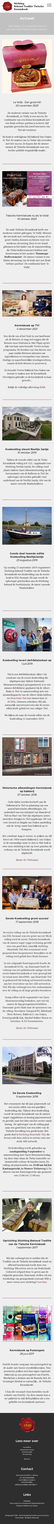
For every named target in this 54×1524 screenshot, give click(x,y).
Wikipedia (27, 1501)
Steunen (27, 1459)
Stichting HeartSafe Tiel (32, 1134)
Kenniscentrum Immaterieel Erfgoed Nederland (27, 1503)
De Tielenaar (30, 859)
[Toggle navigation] (49, 5)
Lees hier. (42, 1282)
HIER (42, 387)
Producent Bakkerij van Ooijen (27, 1506)
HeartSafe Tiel (18, 698)
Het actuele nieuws (27, 1450)
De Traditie (27, 1447)
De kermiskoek (27, 1452)
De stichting (27, 1454)
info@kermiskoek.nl (28, 1480)
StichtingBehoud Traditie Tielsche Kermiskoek (29, 6)
